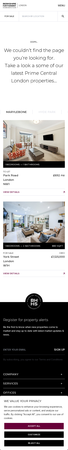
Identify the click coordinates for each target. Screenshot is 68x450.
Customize (34, 434)
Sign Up (59, 349)
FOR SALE (9, 16)
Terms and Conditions (51, 359)
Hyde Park (47, 112)
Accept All (34, 426)
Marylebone (16, 112)
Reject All (34, 443)
